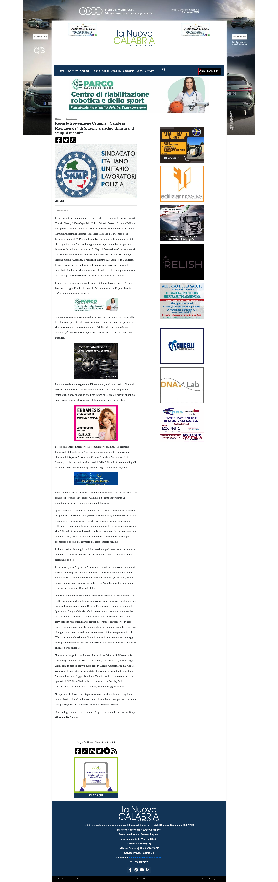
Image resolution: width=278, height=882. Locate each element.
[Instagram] (136, 870)
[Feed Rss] (148, 870)
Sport (139, 71)
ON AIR (213, 71)
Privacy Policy (214, 879)
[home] (134, 37)
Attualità (116, 71)
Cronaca (84, 71)
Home (61, 70)
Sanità (105, 71)
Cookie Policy (201, 879)
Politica (96, 71)
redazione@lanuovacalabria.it (145, 857)
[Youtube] (142, 870)
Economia (128, 71)
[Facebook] (130, 870)
